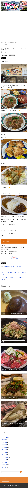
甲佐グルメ (14, 266)
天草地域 (4, 464)
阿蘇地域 (4, 449)
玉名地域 (4, 442)
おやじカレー (7, 266)
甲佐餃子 (19, 266)
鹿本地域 (4, 444)
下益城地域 (5, 437)
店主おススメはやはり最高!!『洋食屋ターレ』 (13, 313)
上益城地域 (12, 55)
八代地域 (4, 459)
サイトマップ (5, 481)
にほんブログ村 (14, 258)
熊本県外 (4, 467)
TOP (9, 42)
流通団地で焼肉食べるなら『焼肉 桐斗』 (12, 369)
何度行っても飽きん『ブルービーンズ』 (12, 397)
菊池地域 (4, 447)
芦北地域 (4, 462)
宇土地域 (4, 454)
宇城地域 (4, 452)
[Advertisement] (14, 27)
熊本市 (4, 439)
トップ (4, 479)
